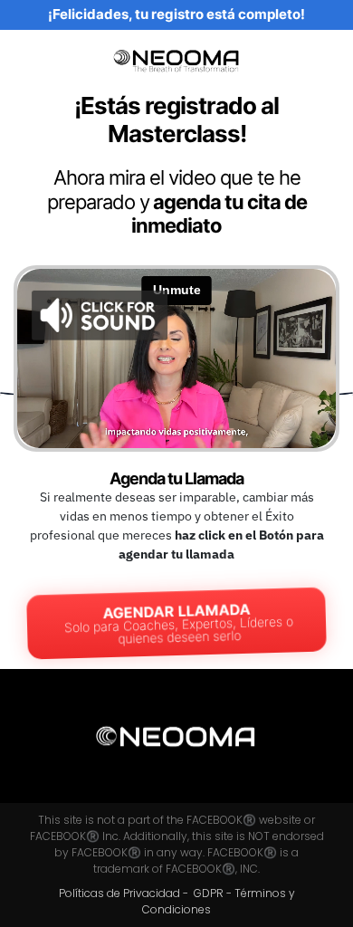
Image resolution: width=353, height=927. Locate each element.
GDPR (210, 893)
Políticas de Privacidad (119, 893)
